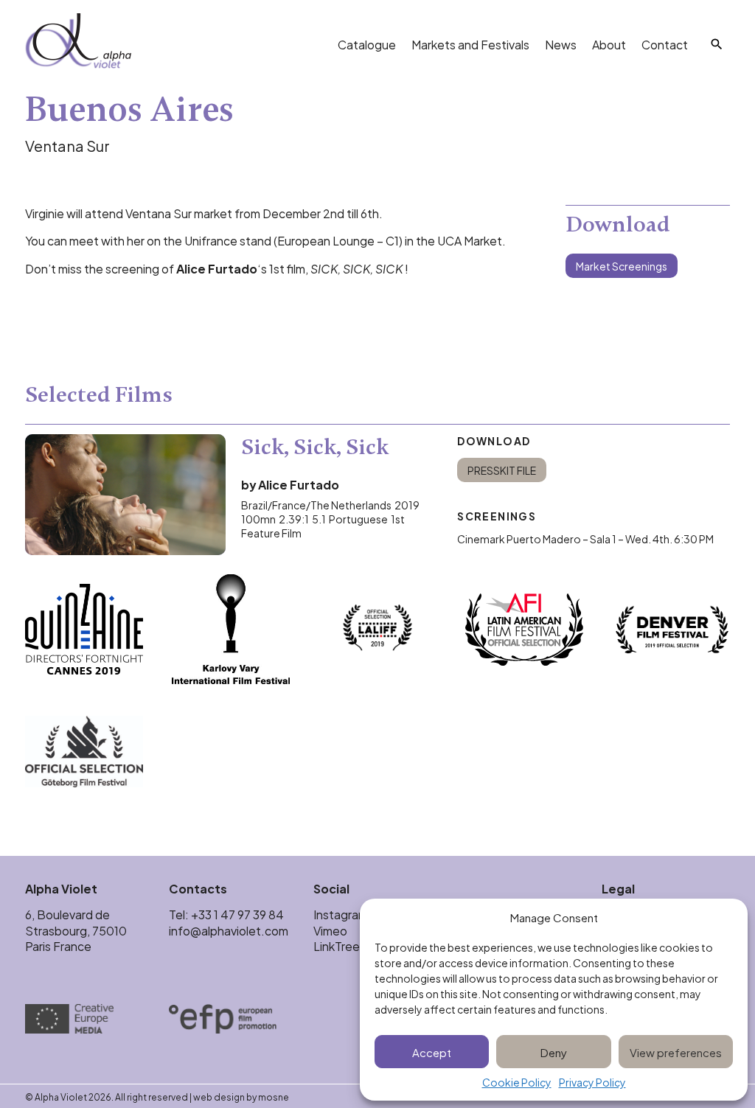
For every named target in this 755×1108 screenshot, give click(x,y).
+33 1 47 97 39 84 (238, 914)
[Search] (716, 44)
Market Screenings (621, 265)
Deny (553, 1051)
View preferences (676, 1051)
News (561, 44)
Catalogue (367, 44)
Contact (664, 44)
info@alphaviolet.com (228, 930)
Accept (431, 1051)
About (609, 44)
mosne (273, 1096)
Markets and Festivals (470, 44)
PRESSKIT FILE (501, 469)
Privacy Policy (592, 1083)
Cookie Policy (517, 1083)
